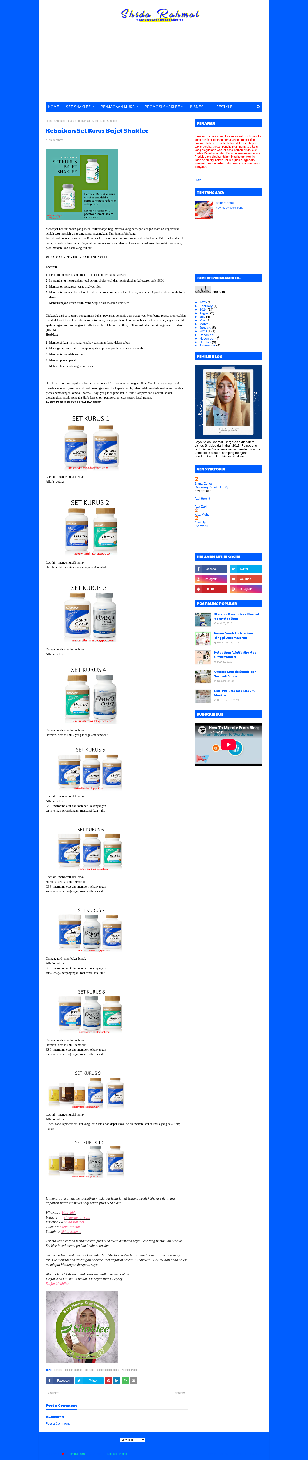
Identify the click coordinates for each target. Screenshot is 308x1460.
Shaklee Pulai (64, 120)
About (224, 1453)
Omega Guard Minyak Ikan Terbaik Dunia (235, 674)
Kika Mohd (202, 514)
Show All (202, 526)
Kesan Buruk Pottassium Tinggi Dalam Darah (233, 635)
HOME (199, 180)
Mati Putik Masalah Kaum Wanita (234, 693)
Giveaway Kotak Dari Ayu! (213, 487)
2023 (204, 331)
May (203, 320)
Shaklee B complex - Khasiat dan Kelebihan (236, 616)
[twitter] (246, 569)
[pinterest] (211, 589)
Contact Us (239, 1453)
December (207, 335)
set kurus (90, 1369)
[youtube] (246, 579)
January (206, 327)
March (204, 324)
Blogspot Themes (117, 1453)
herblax (58, 1369)
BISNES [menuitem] (197, 107)
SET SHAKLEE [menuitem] (78, 107)
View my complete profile (229, 207)
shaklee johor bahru (108, 1369)
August (204, 313)
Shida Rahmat (74, 1222)
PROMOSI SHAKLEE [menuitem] (162, 107)
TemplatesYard (78, 1453)
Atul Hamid (202, 498)
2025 (204, 302)
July (203, 317)
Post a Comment (58, 1423)
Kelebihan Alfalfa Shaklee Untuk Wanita (235, 654)
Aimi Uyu (201, 522)
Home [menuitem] (53, 107)
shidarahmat (56, 140)
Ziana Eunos (204, 483)
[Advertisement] (154, 67)
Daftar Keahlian (57, 1284)
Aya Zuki (201, 506)
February (207, 306)
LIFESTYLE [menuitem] (222, 107)
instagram (256, 1453)
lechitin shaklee (73, 1369)
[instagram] (211, 579)
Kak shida (69, 1212)
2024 (204, 309)
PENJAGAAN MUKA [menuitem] (118, 107)
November (207, 338)
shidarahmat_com (77, 1217)
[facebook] (211, 569)
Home (49, 120)
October (206, 342)
